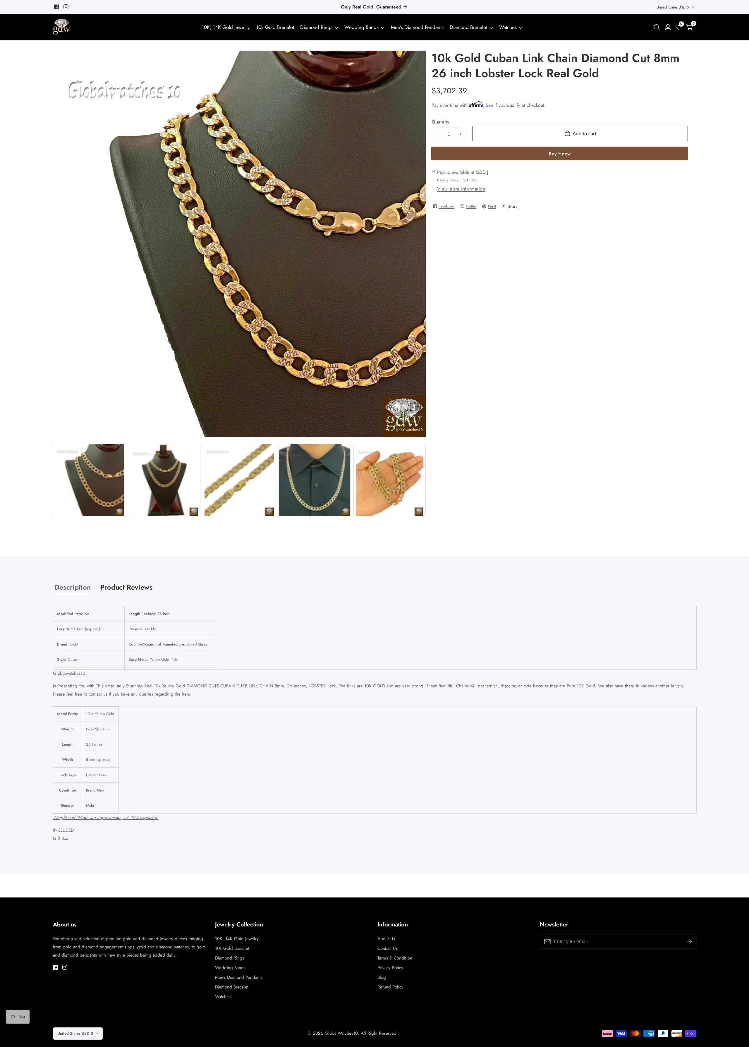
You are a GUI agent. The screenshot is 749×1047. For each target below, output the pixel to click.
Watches (508, 27)
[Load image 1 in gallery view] (89, 480)
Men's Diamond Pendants (417, 27)
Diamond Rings (316, 27)
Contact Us (387, 948)
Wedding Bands (362, 27)
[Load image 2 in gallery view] (164, 480)
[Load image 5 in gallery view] (389, 480)
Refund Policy (390, 987)
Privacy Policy (390, 967)
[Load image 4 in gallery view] (314, 480)
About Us (386, 939)
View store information (461, 189)
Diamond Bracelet (468, 27)
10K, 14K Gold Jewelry (226, 27)
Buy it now (560, 153)
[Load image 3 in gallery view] (239, 480)
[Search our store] (658, 27)
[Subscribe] (689, 942)
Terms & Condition (394, 958)
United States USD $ (673, 7)
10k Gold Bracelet (275, 27)
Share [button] (513, 206)
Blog (381, 977)
